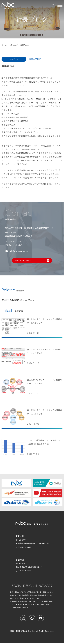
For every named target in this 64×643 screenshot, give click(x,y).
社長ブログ (13, 45)
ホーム (4, 45)
